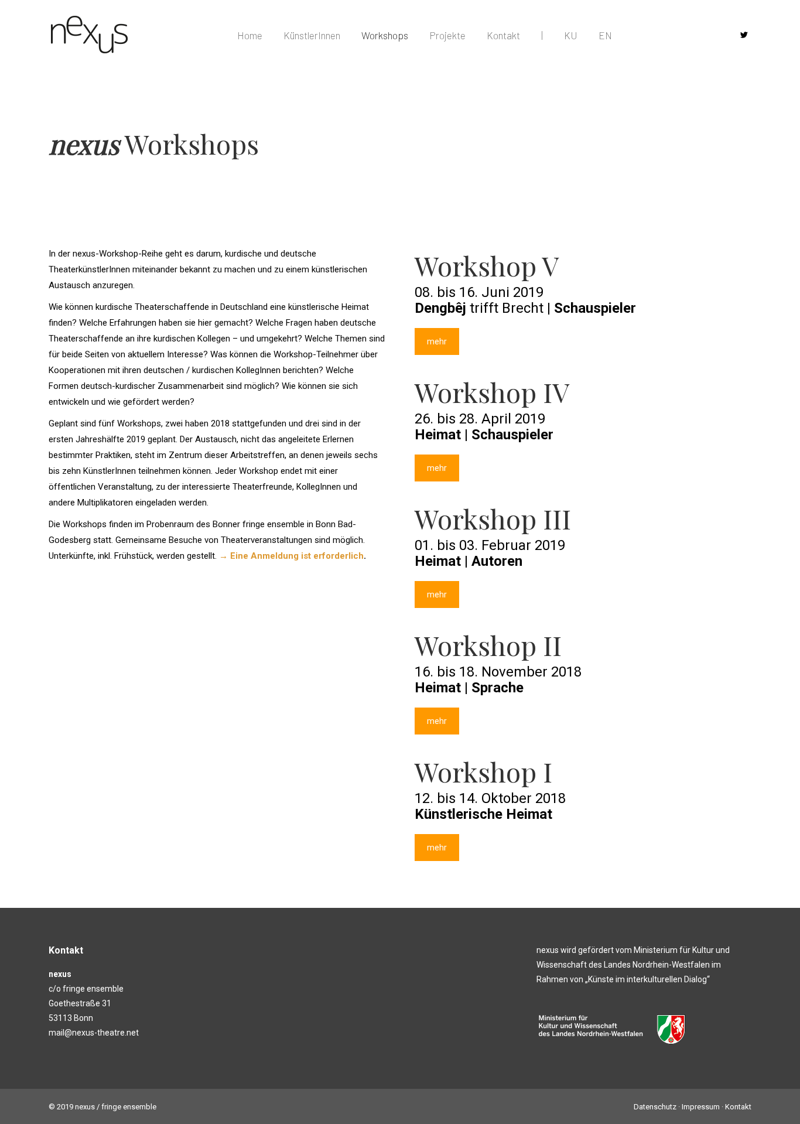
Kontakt (738, 1106)
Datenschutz (655, 1106)
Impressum (701, 1106)
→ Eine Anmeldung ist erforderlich (291, 556)
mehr (437, 341)
